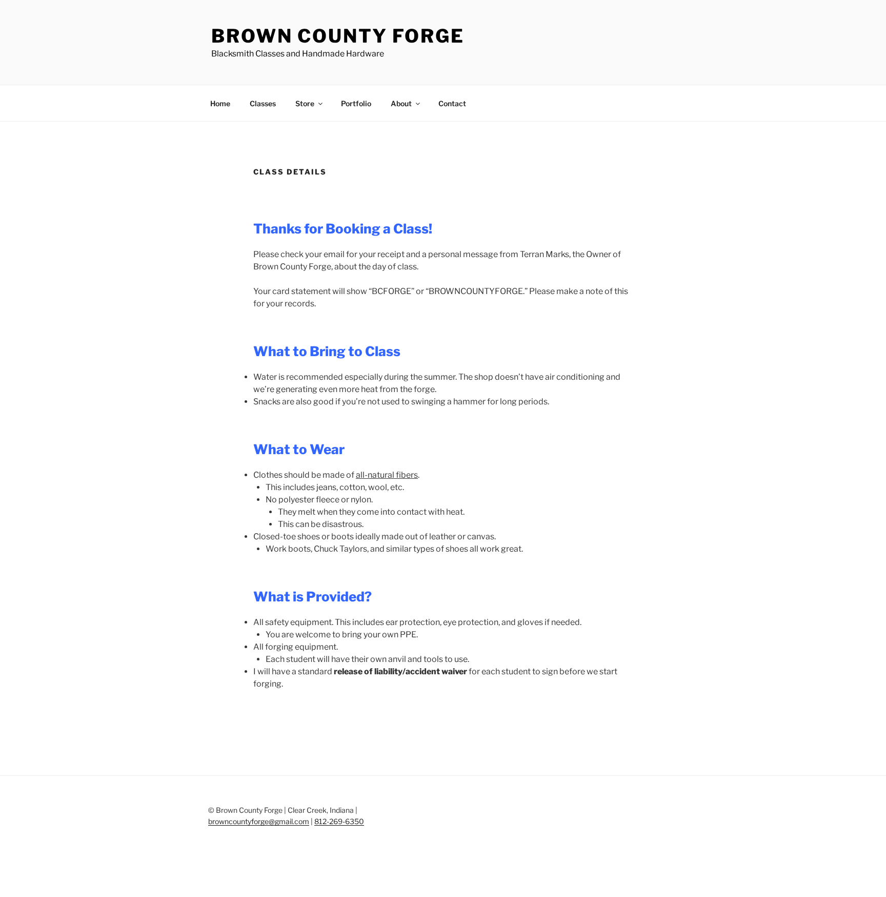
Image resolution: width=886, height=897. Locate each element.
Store (304, 103)
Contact (452, 103)
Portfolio (356, 103)
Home (220, 103)
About (401, 103)
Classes (263, 103)
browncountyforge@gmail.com (258, 821)
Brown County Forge (338, 36)
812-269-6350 (339, 821)
